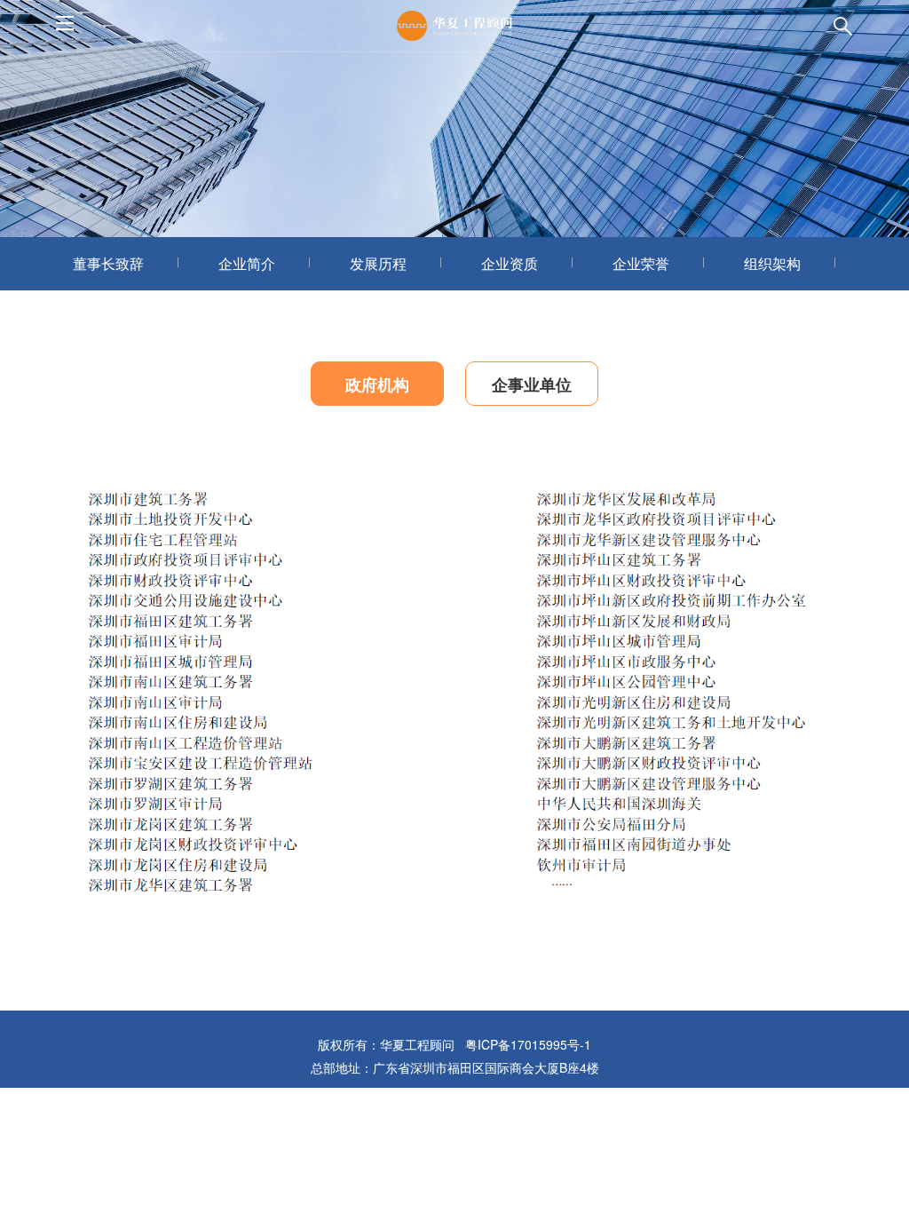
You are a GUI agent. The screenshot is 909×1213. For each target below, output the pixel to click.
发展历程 (378, 263)
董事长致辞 (108, 263)
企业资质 (509, 263)
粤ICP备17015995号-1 (528, 1044)
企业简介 (246, 263)
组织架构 (772, 263)
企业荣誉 (641, 263)
